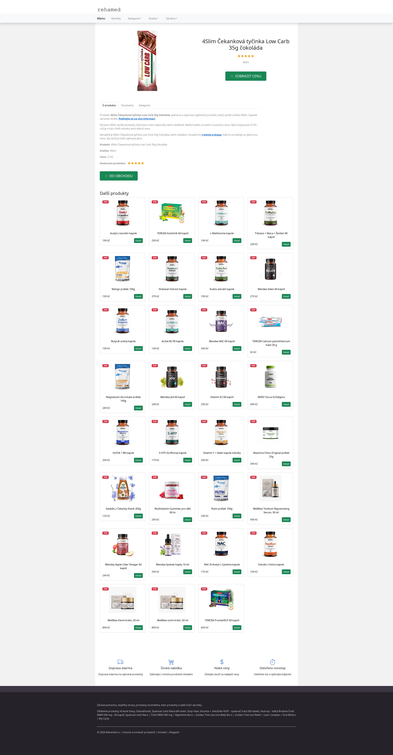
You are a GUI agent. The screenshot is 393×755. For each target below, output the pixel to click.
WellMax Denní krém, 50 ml (123, 620)
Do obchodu (121, 175)
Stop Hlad (193, 711)
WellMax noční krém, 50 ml (172, 620)
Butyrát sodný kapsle (123, 341)
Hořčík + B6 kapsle (123, 453)
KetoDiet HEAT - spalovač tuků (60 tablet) (235, 711)
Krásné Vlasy (127, 711)
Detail (138, 240)
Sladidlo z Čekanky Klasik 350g (123, 508)
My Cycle (104, 718)
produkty (141, 705)
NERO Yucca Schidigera (271, 397)
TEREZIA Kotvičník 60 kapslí (172, 233)
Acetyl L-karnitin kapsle (123, 233)
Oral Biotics (289, 715)
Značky (153, 18)
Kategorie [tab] (144, 105)
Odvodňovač (143, 711)
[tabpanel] (180, 140)
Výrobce (170, 18)
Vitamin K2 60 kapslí (221, 397)
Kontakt (162, 732)
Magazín (174, 732)
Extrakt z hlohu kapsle (271, 564)
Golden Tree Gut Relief (248, 715)
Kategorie (133, 18)
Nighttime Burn (184, 715)
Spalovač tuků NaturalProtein (169, 711)
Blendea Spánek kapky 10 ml (172, 564)
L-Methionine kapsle (222, 233)
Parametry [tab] (127, 105)
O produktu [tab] (109, 105)
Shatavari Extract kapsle (173, 289)
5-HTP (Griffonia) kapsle (172, 453)
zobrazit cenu (248, 76)
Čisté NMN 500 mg (161, 715)
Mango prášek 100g (123, 289)
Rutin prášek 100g (221, 508)
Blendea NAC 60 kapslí (222, 341)
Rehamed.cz (113, 732)
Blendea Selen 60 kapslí (271, 289)
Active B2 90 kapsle (173, 341)
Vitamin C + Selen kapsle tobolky (222, 453)
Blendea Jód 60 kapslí (172, 397)
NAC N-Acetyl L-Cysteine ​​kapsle (222, 564)
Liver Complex (272, 715)
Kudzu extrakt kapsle (222, 289)
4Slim (246, 62)
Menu (101, 18)
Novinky (116, 18)
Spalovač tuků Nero (137, 715)
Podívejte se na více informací (137, 118)
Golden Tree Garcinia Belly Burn (214, 715)
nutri (189, 705)
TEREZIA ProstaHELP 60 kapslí (222, 620)
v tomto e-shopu (212, 134)
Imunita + (205, 711)
